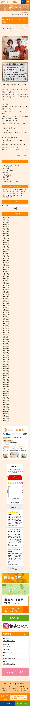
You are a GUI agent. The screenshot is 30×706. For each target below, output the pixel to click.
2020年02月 (6, 354)
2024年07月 (6, 258)
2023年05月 (6, 284)
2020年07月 (6, 345)
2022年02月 (6, 311)
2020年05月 (6, 348)
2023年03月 (6, 287)
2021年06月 (6, 325)
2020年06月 (6, 346)
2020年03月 (6, 352)
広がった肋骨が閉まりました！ (12, 195)
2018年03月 (6, 395)
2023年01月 (6, 291)
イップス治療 (7, 167)
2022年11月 (6, 294)
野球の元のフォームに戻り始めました (14, 189)
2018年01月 (6, 399)
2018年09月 (6, 384)
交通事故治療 (7, 176)
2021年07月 (6, 323)
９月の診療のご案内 (9, 641)
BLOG (5, 690)
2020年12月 (6, 336)
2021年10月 (6, 318)
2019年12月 (6, 357)
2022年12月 (6, 293)
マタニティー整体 (8, 170)
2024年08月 (6, 257)
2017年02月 (6, 418)
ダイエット (23, 688)
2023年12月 (6, 271)
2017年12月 (6, 400)
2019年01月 (6, 377)
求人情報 (23, 690)
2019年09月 (6, 363)
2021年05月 (6, 327)
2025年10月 (6, 231)
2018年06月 (6, 390)
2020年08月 (6, 343)
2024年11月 (6, 251)
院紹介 (12, 683)
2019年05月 (6, 370)
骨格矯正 (5, 172)
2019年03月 (6, 373)
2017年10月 (6, 404)
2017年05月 (6, 413)
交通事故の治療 (7, 652)
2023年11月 (6, 273)
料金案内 (8, 686)
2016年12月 (6, 420)
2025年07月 (6, 237)
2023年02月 (6, 289)
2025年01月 (6, 248)
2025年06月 (6, 239)
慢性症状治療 (6, 688)
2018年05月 (6, 391)
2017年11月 (6, 402)
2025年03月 (6, 244)
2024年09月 (6, 255)
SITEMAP (4, 699)
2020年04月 (6, 350)
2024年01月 (6, 269)
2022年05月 (6, 305)
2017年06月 (6, 411)
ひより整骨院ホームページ (10, 140)
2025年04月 (6, 242)
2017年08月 (6, 408)
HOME (5, 683)
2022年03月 (6, 309)
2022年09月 (6, 298)
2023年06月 (6, 282)
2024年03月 (6, 266)
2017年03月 (6, 417)
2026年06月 (6, 219)
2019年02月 (6, 375)
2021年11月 (6, 316)
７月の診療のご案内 (9, 664)
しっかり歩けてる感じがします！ (13, 193)
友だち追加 (15, 618)
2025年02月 (6, 246)
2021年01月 (6, 334)
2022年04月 (6, 307)
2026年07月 (6, 217)
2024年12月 (6, 249)
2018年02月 (6, 397)
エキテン (4, 147)
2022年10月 (6, 296)
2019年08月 (6, 364)
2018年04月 (6, 393)
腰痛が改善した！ (8, 197)
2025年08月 (6, 235)
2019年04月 (6, 372)
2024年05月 (6, 262)
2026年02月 (6, 224)
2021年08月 (6, 321)
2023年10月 (6, 275)
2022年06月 (6, 303)
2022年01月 (6, 312)
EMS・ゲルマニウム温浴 (10, 181)
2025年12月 (6, 228)
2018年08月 (6, 386)
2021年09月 (6, 320)
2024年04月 (6, 264)
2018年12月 (6, 379)
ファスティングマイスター (10, 149)
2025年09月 (6, 233)
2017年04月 (6, 415)
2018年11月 (6, 381)
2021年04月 (6, 328)
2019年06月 (6, 368)
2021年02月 (6, 332)
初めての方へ (21, 683)
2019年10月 (6, 361)
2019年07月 (6, 366)
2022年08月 (6, 300)
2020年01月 (6, 355)
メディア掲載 (14, 690)
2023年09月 (6, 276)
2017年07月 (6, 409)
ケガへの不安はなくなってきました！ (14, 191)
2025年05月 (6, 240)
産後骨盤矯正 (7, 168)
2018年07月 (6, 388)
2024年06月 (6, 260)
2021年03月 (6, 330)
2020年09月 (6, 341)
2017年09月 (6, 406)
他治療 (15, 688)
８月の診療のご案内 (9, 658)
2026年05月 (6, 221)
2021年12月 (6, 314)
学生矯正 (5, 177)
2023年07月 (6, 280)
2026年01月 (6, 226)
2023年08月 (6, 278)
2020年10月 (6, 339)
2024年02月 (6, 267)
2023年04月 (6, 285)
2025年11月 (6, 230)
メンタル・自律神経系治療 (11, 165)
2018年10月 (6, 382)
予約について (7, 646)
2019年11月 (6, 359)
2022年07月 (6, 302)
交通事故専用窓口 (7, 144)
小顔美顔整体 (7, 174)
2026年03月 (6, 222)
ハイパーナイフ (7, 179)
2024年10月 (6, 253)
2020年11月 (6, 338)
